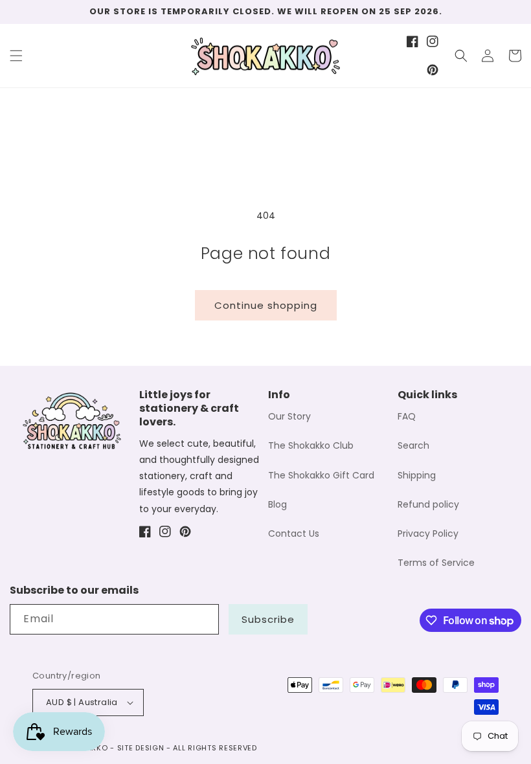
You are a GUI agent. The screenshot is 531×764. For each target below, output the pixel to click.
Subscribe (268, 619)
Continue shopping (265, 305)
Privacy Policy (428, 533)
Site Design (140, 748)
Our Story (289, 416)
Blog (277, 504)
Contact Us (293, 533)
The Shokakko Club (311, 445)
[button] (16, 55)
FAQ (407, 416)
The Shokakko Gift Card (321, 475)
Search (413, 445)
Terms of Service (436, 562)
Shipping (417, 475)
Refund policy (428, 504)
